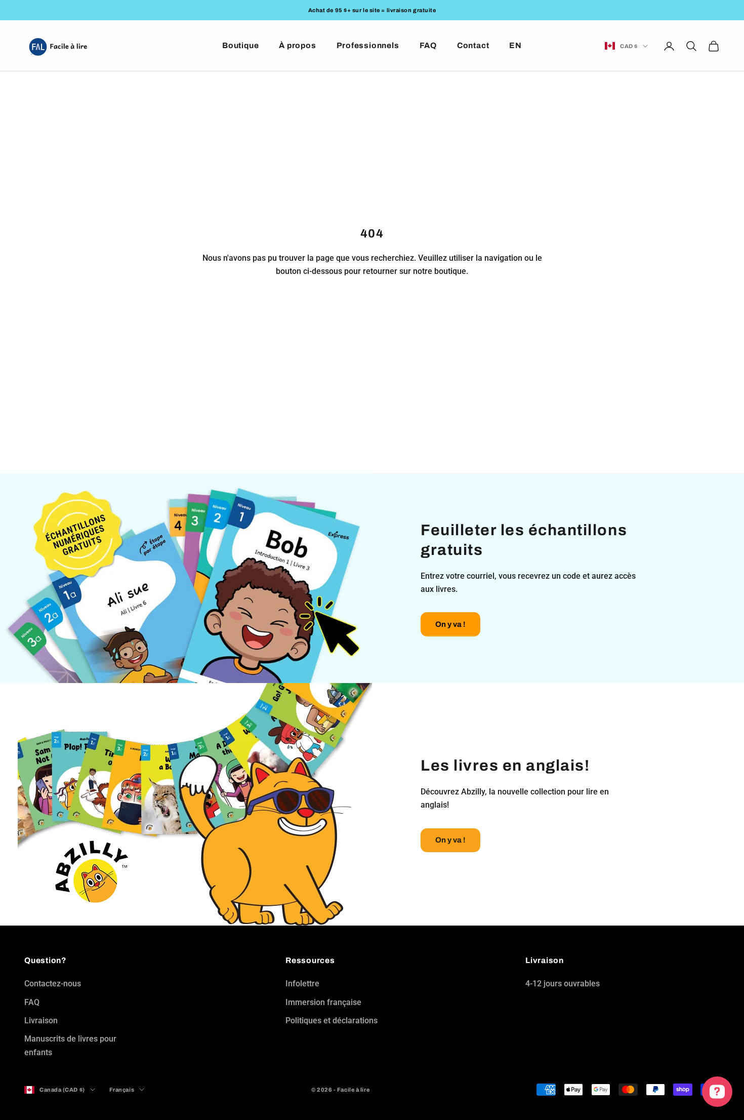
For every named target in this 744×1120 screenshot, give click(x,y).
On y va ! (450, 624)
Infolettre (302, 983)
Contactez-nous (52, 983)
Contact (473, 45)
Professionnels (368, 45)
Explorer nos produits (372, 306)
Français (121, 1090)
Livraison (41, 1020)
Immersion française (323, 1002)
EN (515, 45)
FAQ (428, 45)
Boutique (240, 45)
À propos (297, 45)
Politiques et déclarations (331, 1020)
